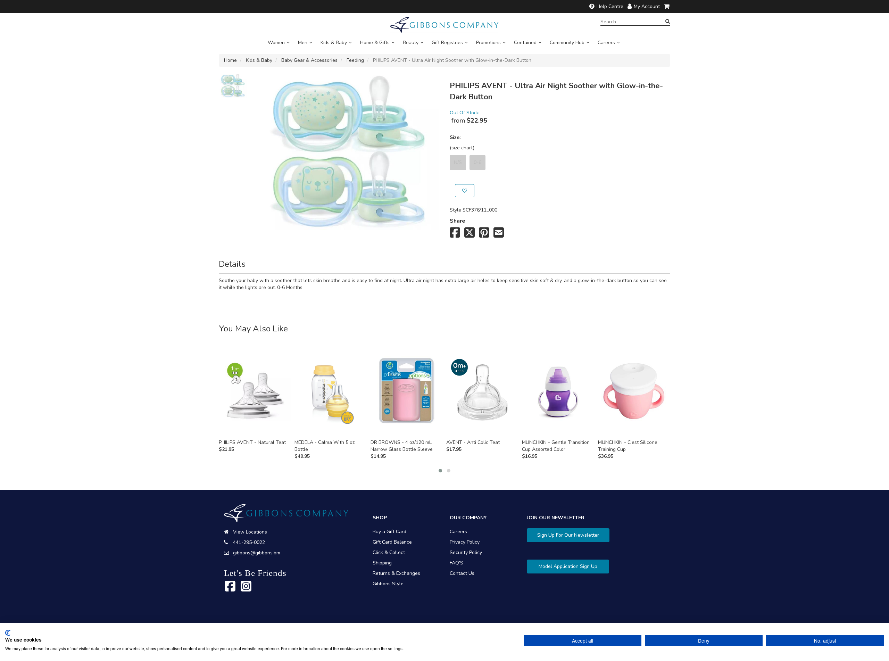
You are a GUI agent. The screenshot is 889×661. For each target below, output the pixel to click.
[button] (440, 470)
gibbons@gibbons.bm (256, 553)
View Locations (250, 532)
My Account (647, 6)
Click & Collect (389, 552)
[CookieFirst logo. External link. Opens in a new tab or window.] (7, 633)
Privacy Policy (465, 542)
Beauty (410, 42)
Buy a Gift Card (389, 531)
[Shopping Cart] (667, 6)
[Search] (667, 21)
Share (457, 221)
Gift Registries (447, 42)
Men (302, 42)
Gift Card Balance (392, 542)
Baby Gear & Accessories (309, 60)
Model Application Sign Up (568, 566)
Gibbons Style (388, 583)
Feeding (355, 60)
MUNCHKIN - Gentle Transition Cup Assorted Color (556, 446)
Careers (606, 42)
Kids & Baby (334, 42)
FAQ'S (456, 563)
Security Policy (466, 552)
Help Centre (610, 6)
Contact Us (462, 573)
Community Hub (567, 42)
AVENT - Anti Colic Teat (473, 442)
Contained (525, 42)
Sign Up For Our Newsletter (568, 535)
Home (230, 60)
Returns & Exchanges (396, 573)
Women (276, 42)
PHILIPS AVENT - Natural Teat (252, 442)
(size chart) (462, 147)
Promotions (488, 42)
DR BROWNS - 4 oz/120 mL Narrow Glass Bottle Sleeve (402, 446)
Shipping (382, 563)
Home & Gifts (375, 42)
